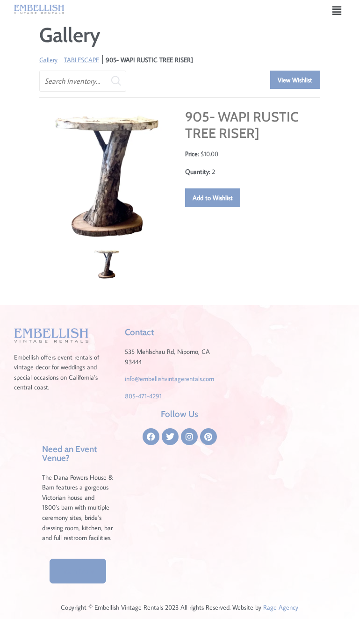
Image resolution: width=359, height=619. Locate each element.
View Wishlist (295, 79)
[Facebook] (151, 436)
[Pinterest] (208, 436)
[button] (337, 10)
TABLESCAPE (81, 59)
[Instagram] (189, 436)
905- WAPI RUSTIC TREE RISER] (149, 59)
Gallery (48, 59)
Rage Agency (280, 607)
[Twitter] (170, 436)
